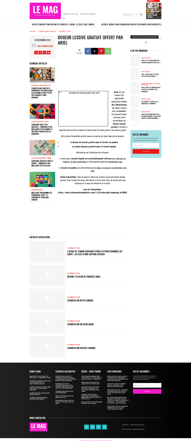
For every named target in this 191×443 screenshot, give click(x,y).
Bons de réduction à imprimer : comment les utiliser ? (92, 402)
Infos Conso (146, 58)
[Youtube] (49, 52)
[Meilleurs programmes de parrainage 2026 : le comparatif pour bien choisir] (42, 179)
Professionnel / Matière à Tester (150, 84)
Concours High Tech (39, 121)
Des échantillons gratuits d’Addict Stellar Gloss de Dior (64, 402)
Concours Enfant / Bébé (41, 158)
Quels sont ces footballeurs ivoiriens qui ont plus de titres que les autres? (117, 408)
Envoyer (146, 151)
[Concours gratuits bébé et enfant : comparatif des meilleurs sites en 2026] (42, 147)
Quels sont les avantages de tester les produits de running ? (150, 89)
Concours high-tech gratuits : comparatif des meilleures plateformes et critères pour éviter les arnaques (42, 129)
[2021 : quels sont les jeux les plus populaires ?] (135, 74)
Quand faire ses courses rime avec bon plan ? (40, 393)
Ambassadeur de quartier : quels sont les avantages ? (90, 383)
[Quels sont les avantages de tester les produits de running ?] (135, 88)
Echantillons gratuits (47, 31)
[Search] (141, 14)
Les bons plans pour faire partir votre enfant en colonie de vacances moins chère (90, 389)
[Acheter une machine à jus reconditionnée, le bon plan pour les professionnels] (135, 115)
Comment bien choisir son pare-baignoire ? (64, 392)
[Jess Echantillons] (34, 46)
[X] (44, 52)
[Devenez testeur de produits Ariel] (47, 275)
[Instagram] (40, 52)
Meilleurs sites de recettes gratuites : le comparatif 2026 (40, 377)
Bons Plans (145, 111)
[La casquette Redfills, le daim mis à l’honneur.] (135, 102)
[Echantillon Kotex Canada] (47, 299)
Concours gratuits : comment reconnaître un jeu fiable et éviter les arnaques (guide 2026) (117, 392)
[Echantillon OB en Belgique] (47, 323)
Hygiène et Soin (65, 31)
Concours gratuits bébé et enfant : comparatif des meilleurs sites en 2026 (42, 163)
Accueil (32, 31)
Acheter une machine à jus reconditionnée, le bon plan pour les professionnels (151, 116)
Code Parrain (36, 190)
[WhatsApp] (108, 51)
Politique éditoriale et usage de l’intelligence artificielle (95, 440)
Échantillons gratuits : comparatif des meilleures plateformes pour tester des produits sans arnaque (153, 10)
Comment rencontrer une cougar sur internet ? (38, 398)
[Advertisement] (93, 74)
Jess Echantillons (45, 46)
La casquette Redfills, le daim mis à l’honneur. (149, 102)
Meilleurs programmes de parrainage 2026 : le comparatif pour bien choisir (41, 196)
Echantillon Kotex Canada (80, 300)
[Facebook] (36, 52)
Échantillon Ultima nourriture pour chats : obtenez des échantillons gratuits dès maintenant (64, 386)
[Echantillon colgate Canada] (47, 346)
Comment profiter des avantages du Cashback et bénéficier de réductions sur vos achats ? (91, 397)
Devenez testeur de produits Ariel (84, 276)
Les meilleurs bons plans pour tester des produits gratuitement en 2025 (40, 382)
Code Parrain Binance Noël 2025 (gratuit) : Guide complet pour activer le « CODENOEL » (91, 378)
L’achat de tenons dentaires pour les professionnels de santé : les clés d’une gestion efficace (94, 253)
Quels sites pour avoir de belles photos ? (64, 396)
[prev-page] (131, 125)
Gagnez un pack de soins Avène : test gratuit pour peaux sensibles (40, 388)
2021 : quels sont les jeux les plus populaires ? (150, 75)
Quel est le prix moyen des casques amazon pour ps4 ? (150, 61)
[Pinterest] (101, 51)
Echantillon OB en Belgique (80, 324)
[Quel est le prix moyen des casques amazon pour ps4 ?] (135, 60)
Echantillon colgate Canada (81, 348)
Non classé (145, 71)
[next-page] (135, 125)
